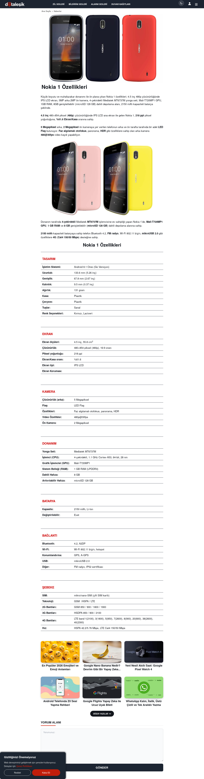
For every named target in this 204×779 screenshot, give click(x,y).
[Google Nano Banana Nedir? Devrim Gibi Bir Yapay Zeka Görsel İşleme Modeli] (102, 652)
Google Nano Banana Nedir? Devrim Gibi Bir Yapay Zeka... (102, 667)
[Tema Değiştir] (181, 3)
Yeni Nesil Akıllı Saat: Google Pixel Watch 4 (143, 667)
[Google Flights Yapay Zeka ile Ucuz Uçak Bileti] (102, 687)
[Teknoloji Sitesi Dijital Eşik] (14, 4)
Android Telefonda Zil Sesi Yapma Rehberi (60, 703)
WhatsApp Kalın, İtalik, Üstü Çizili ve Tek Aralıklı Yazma (144, 703)
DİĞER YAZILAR (100, 713)
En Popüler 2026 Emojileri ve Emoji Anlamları (60, 667)
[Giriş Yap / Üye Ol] (196, 4)
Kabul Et (46, 772)
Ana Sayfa (46, 11)
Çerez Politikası (24, 766)
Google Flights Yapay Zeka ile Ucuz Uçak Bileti (102, 703)
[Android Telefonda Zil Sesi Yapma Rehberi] (60, 687)
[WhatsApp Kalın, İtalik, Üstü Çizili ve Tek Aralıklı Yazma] (143, 687)
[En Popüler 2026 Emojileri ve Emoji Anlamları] (60, 652)
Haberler (58, 11)
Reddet (17, 772)
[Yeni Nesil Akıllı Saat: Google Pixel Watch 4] (143, 652)
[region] (33, 765)
